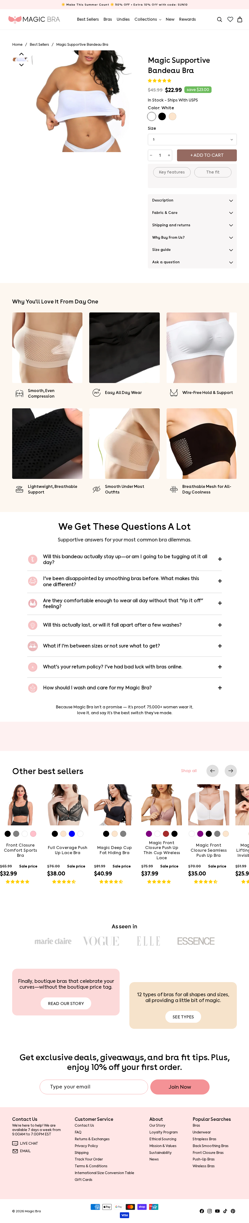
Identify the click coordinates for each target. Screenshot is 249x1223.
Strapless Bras (204, 1139)
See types (183, 1017)
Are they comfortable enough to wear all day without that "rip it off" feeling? (123, 604)
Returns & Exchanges (92, 1139)
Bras (196, 1125)
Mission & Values (163, 1146)
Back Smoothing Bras (211, 1146)
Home (17, 45)
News (154, 1159)
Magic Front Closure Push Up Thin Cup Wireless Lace (161, 850)
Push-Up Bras (204, 1159)
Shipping (82, 1152)
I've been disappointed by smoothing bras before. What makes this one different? (121, 582)
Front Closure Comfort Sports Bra (20, 850)
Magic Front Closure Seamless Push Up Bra (209, 850)
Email (25, 1151)
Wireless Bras (204, 1166)
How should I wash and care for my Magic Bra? (97, 688)
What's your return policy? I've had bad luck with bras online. (112, 667)
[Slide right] (231, 771)
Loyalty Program (163, 1132)
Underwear (202, 1132)
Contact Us (84, 1125)
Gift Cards (83, 1179)
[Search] (219, 19)
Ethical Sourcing (162, 1139)
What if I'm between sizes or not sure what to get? (101, 646)
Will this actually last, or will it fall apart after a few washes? (112, 625)
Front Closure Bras (208, 1152)
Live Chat (29, 1143)
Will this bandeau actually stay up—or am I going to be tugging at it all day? (125, 560)
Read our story (66, 1003)
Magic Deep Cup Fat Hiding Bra (114, 850)
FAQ (78, 1132)
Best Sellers (39, 45)
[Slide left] (212, 771)
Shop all (189, 770)
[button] (160, 80)
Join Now (180, 1087)
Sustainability (160, 1152)
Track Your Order (89, 1159)
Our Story (157, 1125)
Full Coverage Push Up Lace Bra (67, 850)
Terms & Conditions (91, 1166)
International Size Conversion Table (104, 1173)
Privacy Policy (86, 1146)
